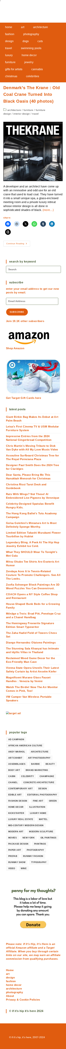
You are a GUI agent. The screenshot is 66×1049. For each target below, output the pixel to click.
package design (18, 844)
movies (12, 837)
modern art (15, 831)
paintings (40, 844)
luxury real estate (20, 819)
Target (50, 947)
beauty (50, 764)
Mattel (43, 819)
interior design (21, 113)
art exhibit (15, 758)
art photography (39, 758)
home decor (16, 807)
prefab (12, 856)
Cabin (11, 776)
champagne (47, 776)
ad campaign (16, 739)
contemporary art (20, 788)
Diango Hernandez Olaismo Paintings (31, 642)
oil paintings (48, 837)
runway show (16, 862)
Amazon (21, 947)
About (10, 995)
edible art (15, 795)
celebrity (27, 776)
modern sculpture (41, 831)
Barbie (35, 764)
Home (10, 970)
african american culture (25, 745)
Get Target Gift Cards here (23, 397)
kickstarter (16, 813)
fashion (11, 981)
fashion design (17, 801)
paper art (14, 850)
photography (35, 850)
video (11, 868)
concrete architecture (38, 782)
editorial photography (42, 795)
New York (29, 837)
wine (24, 868)
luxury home (38, 813)
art (8, 973)
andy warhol (16, 752)
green (53, 801)
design (42, 788)
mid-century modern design (26, 825)
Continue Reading (18, 244)
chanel (13, 782)
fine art (38, 801)
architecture (14, 110)
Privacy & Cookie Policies (23, 999)
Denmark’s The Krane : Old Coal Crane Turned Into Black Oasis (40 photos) (31, 94)
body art (14, 770)
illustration (37, 807)
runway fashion (33, 856)
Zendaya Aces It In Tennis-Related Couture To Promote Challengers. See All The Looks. (33, 575)
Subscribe (17, 312)
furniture (28, 110)
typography (39, 862)
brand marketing (37, 770)
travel (35, 113)
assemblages (16, 764)
